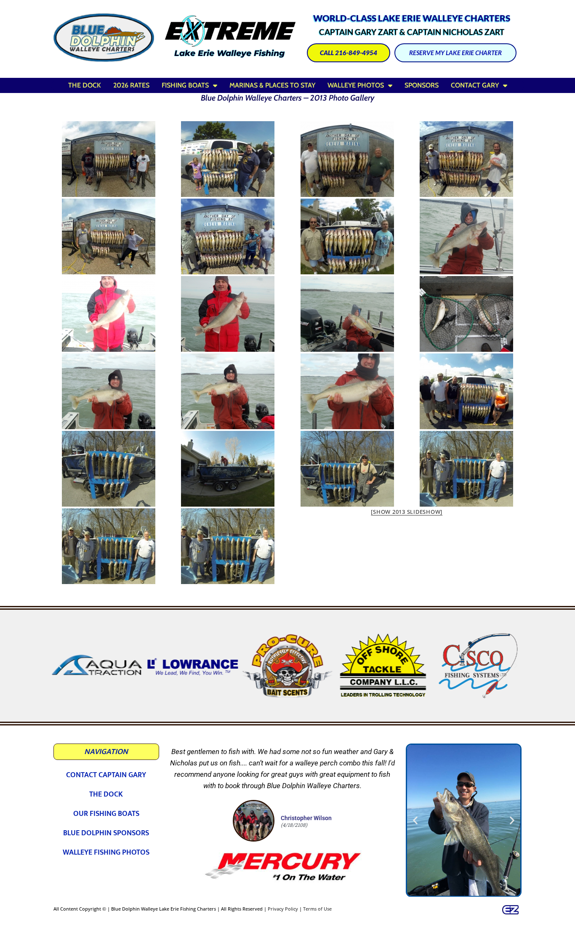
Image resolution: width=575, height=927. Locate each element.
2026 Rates (131, 85)
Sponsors (422, 85)
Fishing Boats (185, 85)
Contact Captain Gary (106, 775)
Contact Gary (475, 85)
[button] (60, 665)
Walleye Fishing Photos (106, 852)
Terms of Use (317, 909)
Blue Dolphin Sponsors (106, 833)
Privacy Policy (283, 909)
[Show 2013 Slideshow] (406, 511)
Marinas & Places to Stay (272, 85)
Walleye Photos (355, 85)
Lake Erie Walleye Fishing (229, 53)
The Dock (84, 85)
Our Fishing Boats (106, 813)
